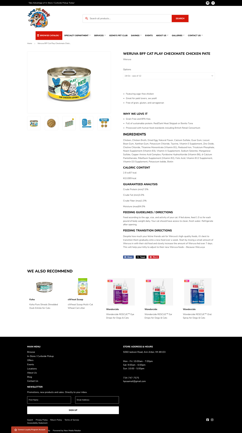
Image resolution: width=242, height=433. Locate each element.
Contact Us (194, 35)
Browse (31, 352)
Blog (29, 377)
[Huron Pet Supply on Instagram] (212, 420)
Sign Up (73, 410)
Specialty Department (76, 35)
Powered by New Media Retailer (67, 430)
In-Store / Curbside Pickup (40, 356)
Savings (135, 35)
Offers (30, 360)
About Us (161, 35)
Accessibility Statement (37, 423)
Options (127, 69)
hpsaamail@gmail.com (134, 381)
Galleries (177, 35)
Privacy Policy (42, 420)
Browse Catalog (49, 35)
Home (29, 43)
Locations (32, 368)
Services (99, 35)
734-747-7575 (131, 377)
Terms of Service (72, 420)
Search (182, 18)
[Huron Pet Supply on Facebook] (207, 420)
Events (149, 35)
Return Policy (56, 420)
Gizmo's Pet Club (118, 35)
